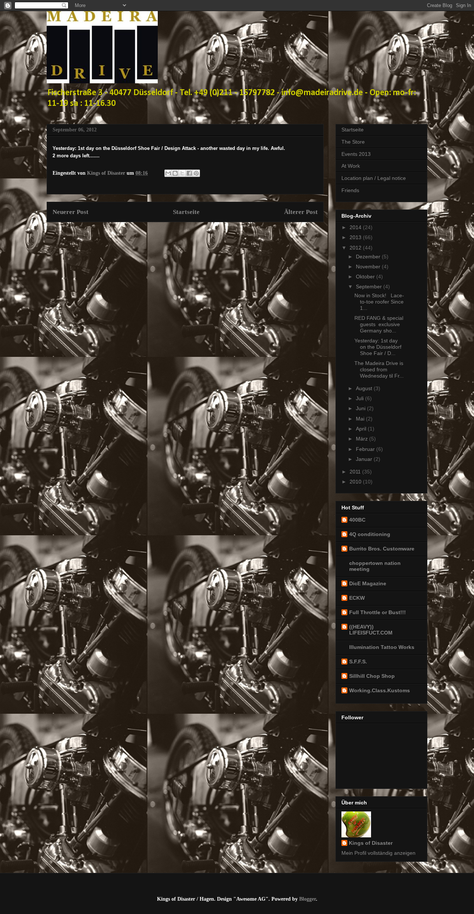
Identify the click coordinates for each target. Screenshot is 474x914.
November (369, 266)
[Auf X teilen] (182, 173)
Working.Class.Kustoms (379, 690)
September (369, 286)
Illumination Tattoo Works (381, 647)
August (365, 388)
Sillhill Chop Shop (372, 676)
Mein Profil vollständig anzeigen (378, 853)
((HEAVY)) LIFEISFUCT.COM (371, 630)
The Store (353, 142)
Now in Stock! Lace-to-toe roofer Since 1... (379, 301)
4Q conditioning (369, 534)
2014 (356, 227)
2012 (356, 248)
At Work (350, 166)
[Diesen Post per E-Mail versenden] (168, 173)
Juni (361, 408)
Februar (366, 449)
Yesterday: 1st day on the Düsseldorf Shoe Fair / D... (377, 347)
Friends (350, 190)
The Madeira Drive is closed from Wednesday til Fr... (379, 369)
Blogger (307, 899)
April (362, 429)
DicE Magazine (367, 583)
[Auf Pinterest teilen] (196, 173)
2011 (356, 472)
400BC (357, 520)
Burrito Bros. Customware (381, 549)
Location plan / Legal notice (373, 178)
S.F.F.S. (358, 661)
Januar (365, 459)
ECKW (357, 598)
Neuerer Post (71, 211)
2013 (356, 237)
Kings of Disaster (371, 843)
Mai (361, 419)
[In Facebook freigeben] (189, 173)
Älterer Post (301, 211)
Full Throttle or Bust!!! (377, 612)
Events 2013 (356, 154)
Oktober (366, 276)
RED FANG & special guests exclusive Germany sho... (378, 324)
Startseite (186, 211)
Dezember (369, 257)
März (362, 439)
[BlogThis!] (175, 173)
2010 (356, 482)
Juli (360, 398)
